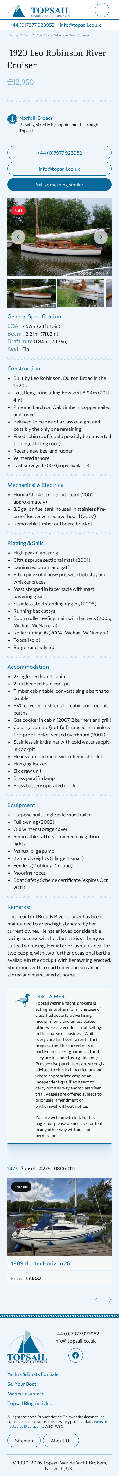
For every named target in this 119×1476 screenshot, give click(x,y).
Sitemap (24, 1440)
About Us (61, 1440)
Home (13, 35)
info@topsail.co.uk (80, 25)
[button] (31, 293)
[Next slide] (101, 237)
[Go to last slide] (18, 237)
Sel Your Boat (22, 1384)
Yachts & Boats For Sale (32, 1374)
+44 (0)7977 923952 (32, 25)
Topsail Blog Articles (29, 1403)
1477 (12, 1168)
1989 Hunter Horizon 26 (40, 1263)
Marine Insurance (25, 1393)
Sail (27, 35)
